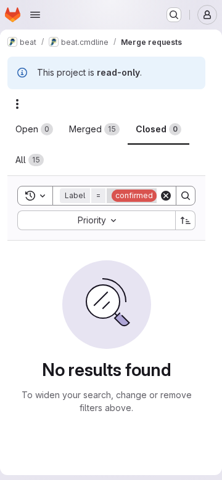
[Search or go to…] (173, 14)
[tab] (34, 129)
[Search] (185, 196)
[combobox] (96, 220)
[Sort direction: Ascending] (185, 220)
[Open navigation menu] (35, 15)
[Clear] (165, 195)
